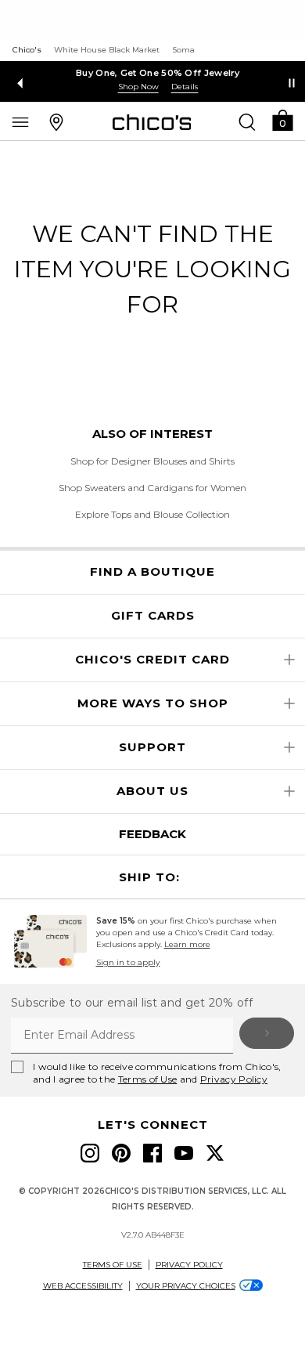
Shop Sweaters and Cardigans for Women (152, 488)
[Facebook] (152, 1153)
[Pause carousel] (291, 83)
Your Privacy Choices (185, 1286)
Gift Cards (153, 615)
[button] (282, 119)
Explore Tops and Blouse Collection (152, 514)
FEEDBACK (152, 833)
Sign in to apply (128, 962)
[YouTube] (183, 1153)
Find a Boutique (152, 572)
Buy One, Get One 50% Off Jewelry (152, 73)
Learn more (187, 944)
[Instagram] (90, 1153)
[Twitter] (215, 1153)
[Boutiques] (56, 121)
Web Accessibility (83, 1286)
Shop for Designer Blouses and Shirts (152, 461)
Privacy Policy (233, 1079)
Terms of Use (148, 1079)
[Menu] (20, 121)
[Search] (247, 121)
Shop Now (133, 86)
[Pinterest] (121, 1153)
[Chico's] (152, 122)
